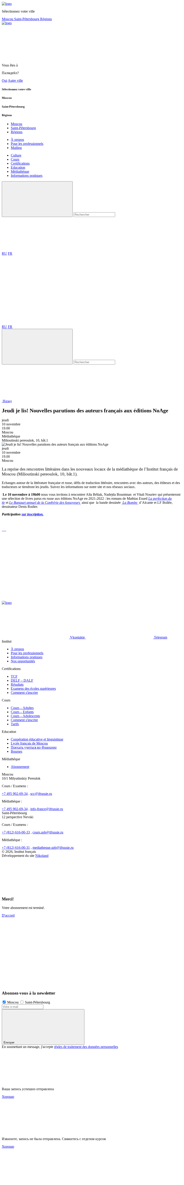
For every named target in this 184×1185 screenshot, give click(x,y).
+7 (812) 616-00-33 (16, 832)
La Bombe (130, 502)
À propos (17, 139)
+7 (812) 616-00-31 (16, 847)
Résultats (17, 684)
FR (10, 253)
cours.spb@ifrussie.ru (48, 832)
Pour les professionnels (27, 144)
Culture (16, 155)
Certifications (20, 163)
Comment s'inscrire (24, 692)
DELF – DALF (22, 680)
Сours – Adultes (22, 708)
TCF (14, 676)
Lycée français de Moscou (29, 743)
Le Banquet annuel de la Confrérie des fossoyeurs (45, 502)
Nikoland (41, 856)
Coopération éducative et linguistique (37, 739)
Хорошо (8, 1097)
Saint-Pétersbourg (27, 19)
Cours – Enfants (22, 712)
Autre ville (15, 80)
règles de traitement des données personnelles (86, 1047)
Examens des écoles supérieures (33, 688)
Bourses (16, 751)
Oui (4, 80)
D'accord (8, 915)
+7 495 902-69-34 (15, 794)
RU (4, 253)
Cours (15, 159)
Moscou (8, 19)
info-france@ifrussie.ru (46, 809)
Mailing (16, 148)
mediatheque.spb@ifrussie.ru (53, 847)
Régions (46, 19)
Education (18, 167)
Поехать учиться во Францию (34, 747)
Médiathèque (20, 171)
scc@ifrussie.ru (41, 794)
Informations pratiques (26, 175)
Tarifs (15, 724)
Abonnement (20, 767)
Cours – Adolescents (25, 716)
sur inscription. (33, 514)
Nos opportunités (23, 661)
